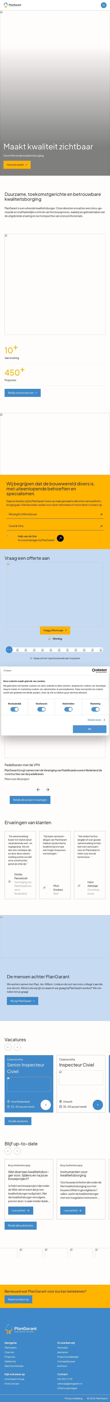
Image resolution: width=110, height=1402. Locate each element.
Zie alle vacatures (18, 1121)
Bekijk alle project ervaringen (30, 799)
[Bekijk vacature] (46, 1105)
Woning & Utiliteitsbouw (23, 514)
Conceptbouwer (66, 1361)
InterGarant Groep (14, 1378)
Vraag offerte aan (53, 630)
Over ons (9, 1352)
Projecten (10, 1356)
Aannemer (62, 1352)
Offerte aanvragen (67, 1388)
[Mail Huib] (60, 538)
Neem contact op (18, 1299)
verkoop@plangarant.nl (69, 1383)
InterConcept (12, 1383)
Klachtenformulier (14, 1365)
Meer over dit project (17, 779)
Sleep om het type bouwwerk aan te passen (56, 658)
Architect (62, 1365)
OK (89, 729)
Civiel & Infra (16, 526)
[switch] (41, 709)
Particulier (62, 1347)
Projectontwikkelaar (68, 1356)
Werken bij (10, 1361)
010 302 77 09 (64, 1378)
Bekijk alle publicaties (20, 1225)
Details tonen (94, 720)
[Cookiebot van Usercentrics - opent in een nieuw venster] (94, 671)
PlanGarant (11, 1347)
